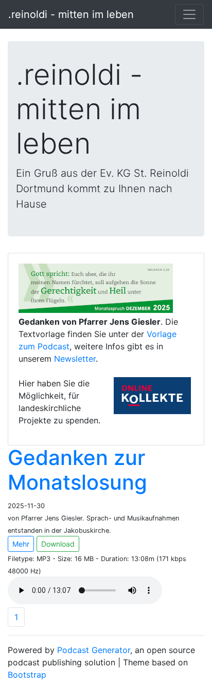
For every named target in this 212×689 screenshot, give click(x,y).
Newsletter (75, 358)
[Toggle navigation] (189, 14)
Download (58, 543)
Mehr (20, 543)
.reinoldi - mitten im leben (71, 14)
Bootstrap (27, 674)
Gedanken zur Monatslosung (77, 470)
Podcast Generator (93, 650)
